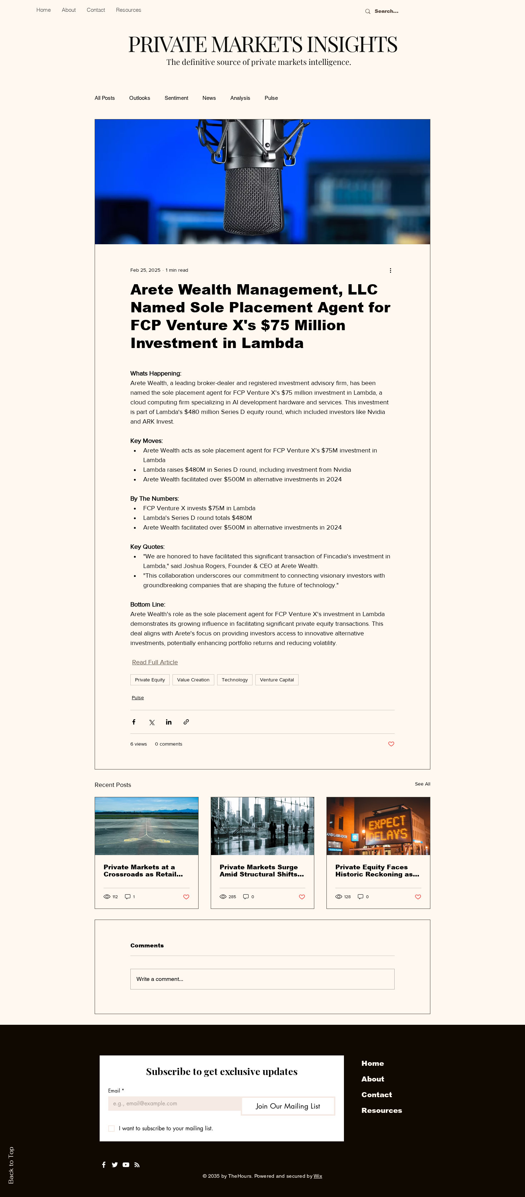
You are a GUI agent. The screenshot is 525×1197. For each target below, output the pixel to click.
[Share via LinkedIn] (168, 721)
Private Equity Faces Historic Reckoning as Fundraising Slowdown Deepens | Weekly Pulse (377, 871)
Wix (318, 1176)
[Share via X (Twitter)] (151, 721)
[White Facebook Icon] (104, 1165)
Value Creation (193, 679)
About (372, 1079)
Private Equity (150, 679)
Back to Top (11, 1165)
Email (116, 1091)
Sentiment (176, 98)
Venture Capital (277, 679)
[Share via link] (186, 721)
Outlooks (139, 98)
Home (372, 1063)
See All (422, 784)
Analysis (240, 98)
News (209, 98)
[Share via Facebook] (133, 721)
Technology (235, 679)
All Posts (105, 98)
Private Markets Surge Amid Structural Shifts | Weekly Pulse (260, 871)
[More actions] (390, 270)
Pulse (271, 98)
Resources (381, 1110)
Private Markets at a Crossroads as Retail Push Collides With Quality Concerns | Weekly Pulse (140, 871)
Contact (376, 1095)
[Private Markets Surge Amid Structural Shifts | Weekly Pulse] (262, 826)
